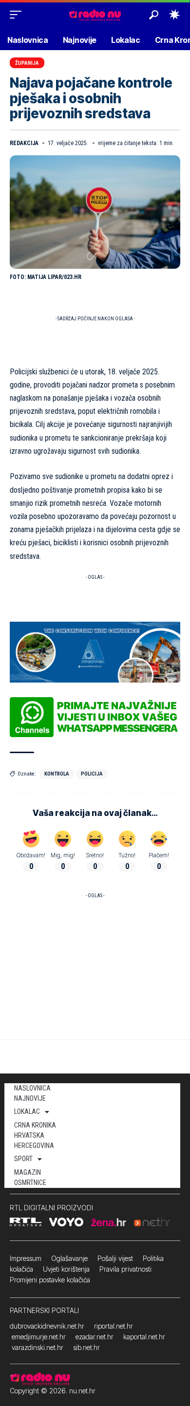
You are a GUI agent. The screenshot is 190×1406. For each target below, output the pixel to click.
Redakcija (24, 143)
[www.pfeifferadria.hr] (95, 651)
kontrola (56, 774)
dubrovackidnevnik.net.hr (47, 1326)
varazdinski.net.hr (37, 1347)
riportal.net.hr (113, 1326)
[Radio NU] (95, 14)
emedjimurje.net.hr (39, 1336)
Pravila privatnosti (125, 1269)
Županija (27, 63)
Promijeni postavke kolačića (50, 1280)
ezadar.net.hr (95, 1336)
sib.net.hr (86, 1347)
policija (92, 774)
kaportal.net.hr (144, 1336)
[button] (18, 14)
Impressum (25, 1258)
